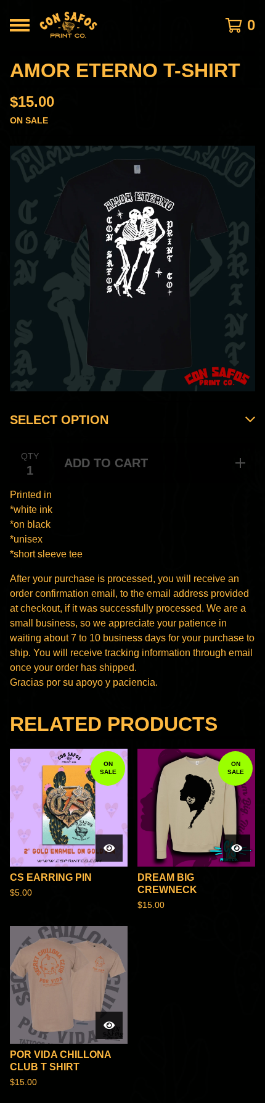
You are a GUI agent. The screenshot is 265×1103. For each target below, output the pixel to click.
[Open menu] (20, 25)
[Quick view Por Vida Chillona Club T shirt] (109, 1025)
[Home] (114, 25)
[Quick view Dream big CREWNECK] (236, 848)
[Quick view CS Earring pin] (109, 848)
